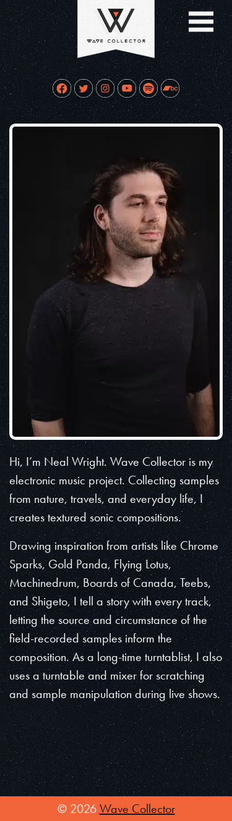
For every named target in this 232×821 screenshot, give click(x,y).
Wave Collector (137, 809)
